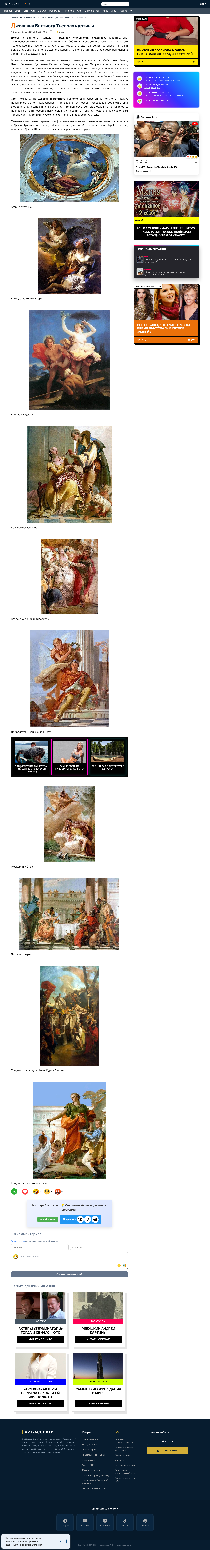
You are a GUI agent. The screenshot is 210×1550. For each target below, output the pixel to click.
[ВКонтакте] (80, 1219)
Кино (105, 11)
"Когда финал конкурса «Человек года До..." (164, 95)
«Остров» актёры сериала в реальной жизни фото (40, 1393)
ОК (60, 1541)
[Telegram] (95, 1219)
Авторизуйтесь (18, 1241)
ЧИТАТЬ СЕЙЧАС (40, 1339)
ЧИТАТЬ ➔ (143, 62)
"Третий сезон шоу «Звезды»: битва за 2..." (163, 80)
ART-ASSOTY (18, 4)
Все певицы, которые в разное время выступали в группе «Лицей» (164, 328)
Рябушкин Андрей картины (98, 1330)
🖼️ (124, 1265)
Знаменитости (92, 11)
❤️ (188, 157)
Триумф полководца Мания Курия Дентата (52, 125)
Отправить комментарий (69, 1274)
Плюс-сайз (68, 11)
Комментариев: (143, 171)
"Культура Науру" (152, 88)
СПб (25, 11)
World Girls (54, 11)
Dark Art (42, 11)
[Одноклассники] (87, 1219)
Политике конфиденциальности (27, 1545)
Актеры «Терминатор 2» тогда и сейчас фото (40, 1330)
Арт (33, 11)
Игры (114, 11)
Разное (123, 11)
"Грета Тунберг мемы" (154, 103)
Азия (79, 11)
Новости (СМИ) (12, 11)
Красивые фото (149, 117)
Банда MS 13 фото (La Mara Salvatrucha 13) (156, 167)
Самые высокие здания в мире (98, 1391)
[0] (14, 1191)
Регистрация (169, 1450)
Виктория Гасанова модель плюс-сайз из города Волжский (165, 52)
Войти (203, 4)
